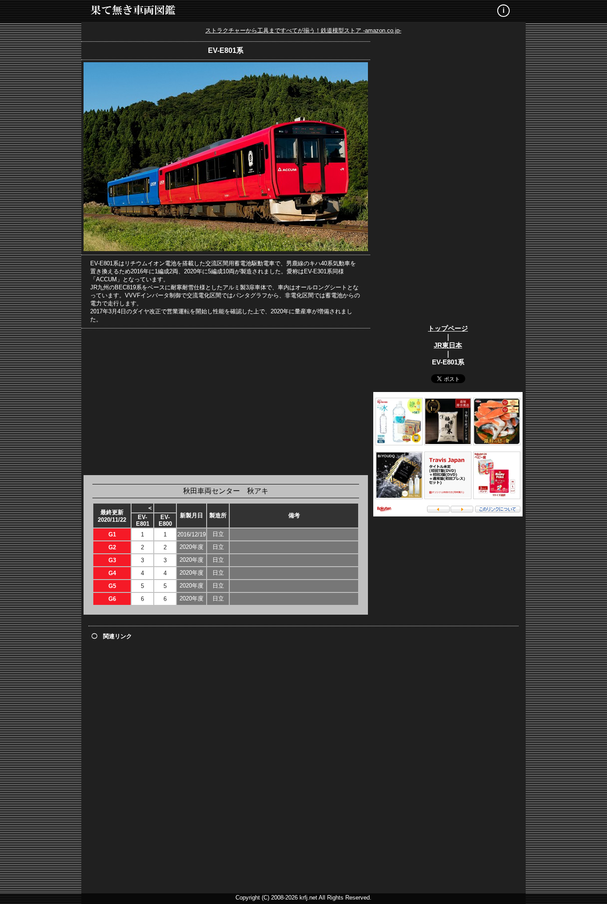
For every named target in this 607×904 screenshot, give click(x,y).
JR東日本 (448, 345)
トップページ (448, 328)
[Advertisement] (226, 402)
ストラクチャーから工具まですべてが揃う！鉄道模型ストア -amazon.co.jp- (303, 30)
